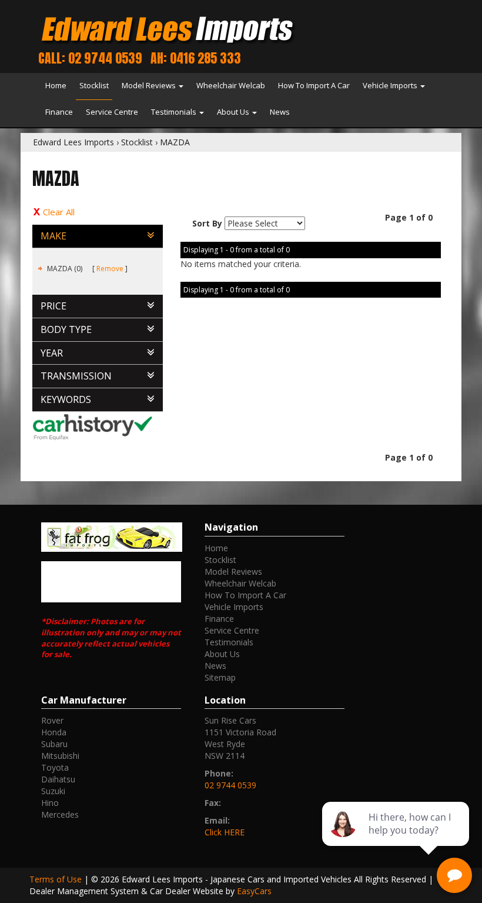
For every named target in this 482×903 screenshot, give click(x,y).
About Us (234, 111)
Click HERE (225, 832)
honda (53, 732)
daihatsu (58, 779)
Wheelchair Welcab (230, 85)
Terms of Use (56, 879)
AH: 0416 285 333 (195, 58)
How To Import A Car (314, 85)
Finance (59, 111)
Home (55, 85)
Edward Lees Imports (73, 142)
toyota (55, 767)
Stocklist (94, 85)
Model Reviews (150, 85)
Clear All (59, 212)
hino (50, 802)
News (280, 111)
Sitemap (220, 677)
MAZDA (175, 142)
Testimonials (174, 111)
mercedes (60, 814)
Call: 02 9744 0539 (90, 58)
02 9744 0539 (230, 785)
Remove (109, 269)
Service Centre (112, 111)
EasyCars (254, 891)
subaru (54, 743)
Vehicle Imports (391, 85)
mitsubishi (60, 755)
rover (52, 720)
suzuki (53, 791)
